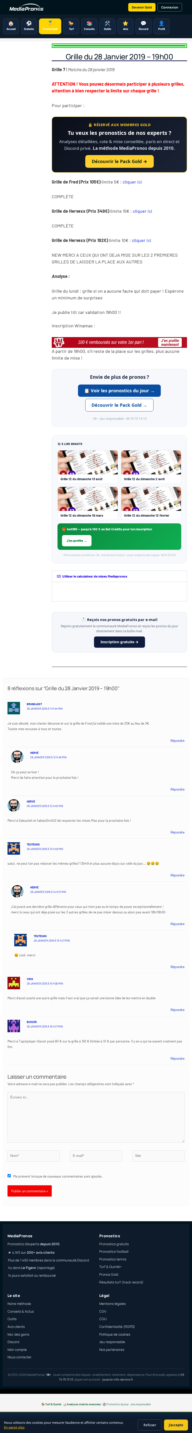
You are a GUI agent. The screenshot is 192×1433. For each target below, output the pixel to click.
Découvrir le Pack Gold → (119, 161)
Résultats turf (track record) (121, 1282)
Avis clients (16, 1326)
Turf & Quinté (53, 1404)
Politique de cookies (114, 1334)
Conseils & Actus (21, 1311)
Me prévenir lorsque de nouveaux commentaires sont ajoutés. (58, 1176)
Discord (13, 1342)
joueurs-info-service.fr (117, 1379)
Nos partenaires (111, 1349)
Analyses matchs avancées (84, 1404)
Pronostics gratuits (114, 1244)
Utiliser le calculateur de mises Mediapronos (94, 576)
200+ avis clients (40, 1252)
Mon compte (17, 1349)
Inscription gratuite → (119, 641)
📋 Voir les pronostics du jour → (119, 391)
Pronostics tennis (112, 1259)
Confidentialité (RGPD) (117, 1326)
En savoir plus (14, 1427)
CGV (102, 1311)
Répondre (177, 740)
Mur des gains (18, 1334)
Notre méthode (19, 1303)
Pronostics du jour (117, 1404)
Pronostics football (113, 1251)
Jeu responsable (112, 1342)
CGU (102, 1319)
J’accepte (176, 1425)
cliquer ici (132, 182)
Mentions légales (112, 1303)
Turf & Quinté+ (110, 1266)
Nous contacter (20, 1357)
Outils (12, 1319)
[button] (119, 576)
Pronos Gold (108, 1274)
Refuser (150, 1425)
